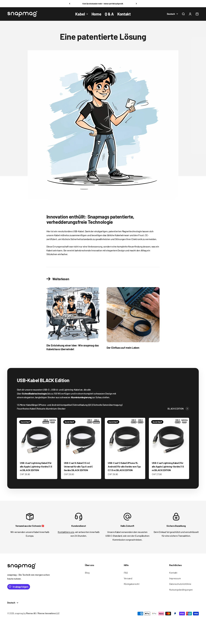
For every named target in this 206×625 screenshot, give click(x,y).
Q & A (109, 14)
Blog (87, 572)
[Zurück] (69, 3)
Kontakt (124, 14)
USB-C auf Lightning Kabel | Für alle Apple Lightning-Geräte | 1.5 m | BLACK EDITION (168, 466)
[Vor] (136, 3)
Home (96, 14)
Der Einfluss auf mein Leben (123, 347)
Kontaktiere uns (66, 531)
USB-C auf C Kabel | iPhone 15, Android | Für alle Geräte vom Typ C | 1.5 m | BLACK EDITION (124, 466)
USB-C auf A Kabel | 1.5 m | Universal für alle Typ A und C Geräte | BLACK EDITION (78, 466)
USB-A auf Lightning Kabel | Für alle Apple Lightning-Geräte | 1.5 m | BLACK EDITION (36, 466)
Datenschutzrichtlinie (180, 583)
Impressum (175, 578)
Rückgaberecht (131, 583)
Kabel (80, 14)
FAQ (126, 572)
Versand (128, 578)
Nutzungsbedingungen (181, 589)
